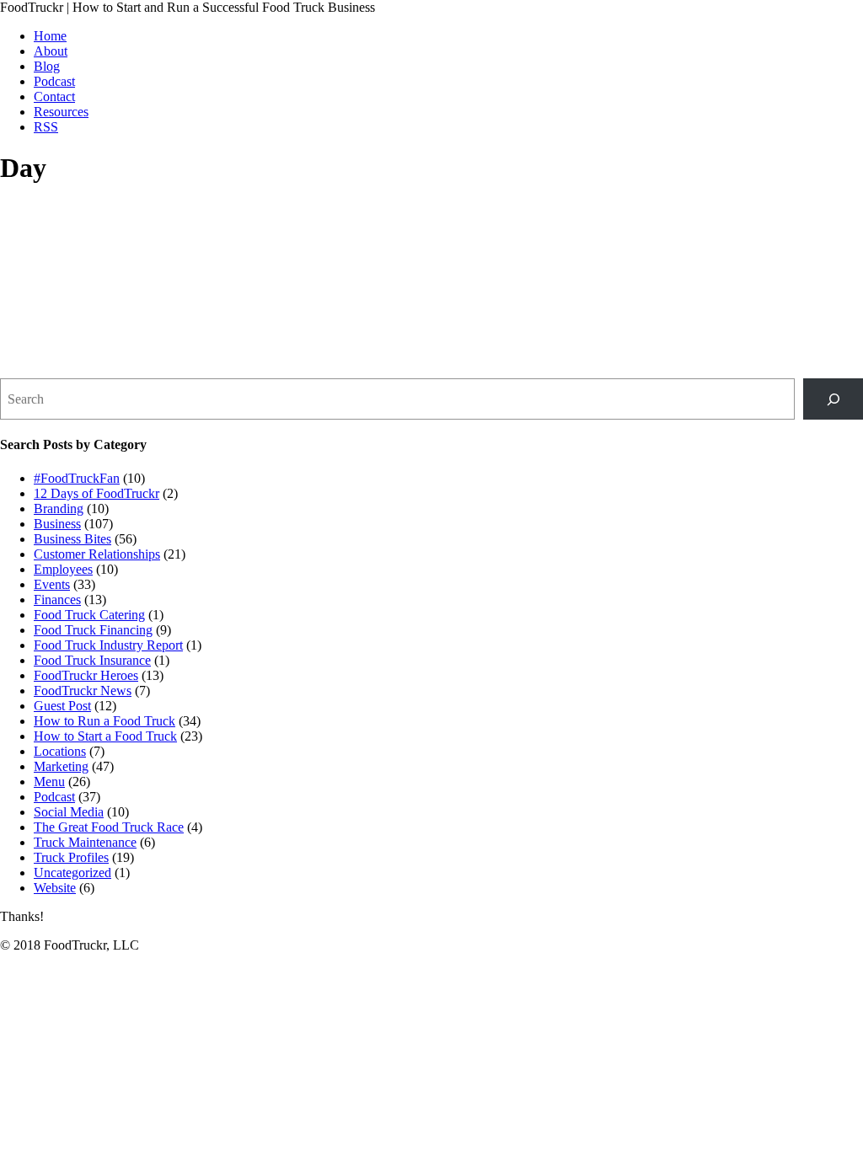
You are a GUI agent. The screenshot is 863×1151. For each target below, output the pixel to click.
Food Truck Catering (89, 615)
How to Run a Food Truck (104, 721)
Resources (61, 111)
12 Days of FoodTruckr (96, 493)
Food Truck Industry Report (108, 645)
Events (52, 584)
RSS (46, 127)
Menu (49, 781)
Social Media (69, 812)
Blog (47, 66)
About (50, 51)
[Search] (833, 399)
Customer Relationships (97, 554)
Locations (60, 751)
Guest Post (62, 706)
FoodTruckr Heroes (86, 675)
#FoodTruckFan (77, 478)
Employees (63, 569)
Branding (58, 508)
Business (57, 524)
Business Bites (72, 539)
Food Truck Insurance (92, 660)
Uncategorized (72, 872)
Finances (57, 599)
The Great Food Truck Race (109, 827)
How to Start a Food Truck (105, 736)
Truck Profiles (71, 857)
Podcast (54, 81)
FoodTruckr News (82, 690)
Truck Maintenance (85, 842)
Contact (54, 96)
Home (50, 36)
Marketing (61, 766)
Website (55, 888)
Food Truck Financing (93, 630)
